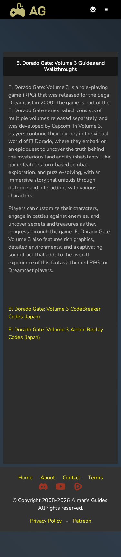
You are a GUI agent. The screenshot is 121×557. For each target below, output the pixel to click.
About (47, 477)
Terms (95, 477)
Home (25, 477)
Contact (71, 477)
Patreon (82, 520)
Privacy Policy (46, 520)
